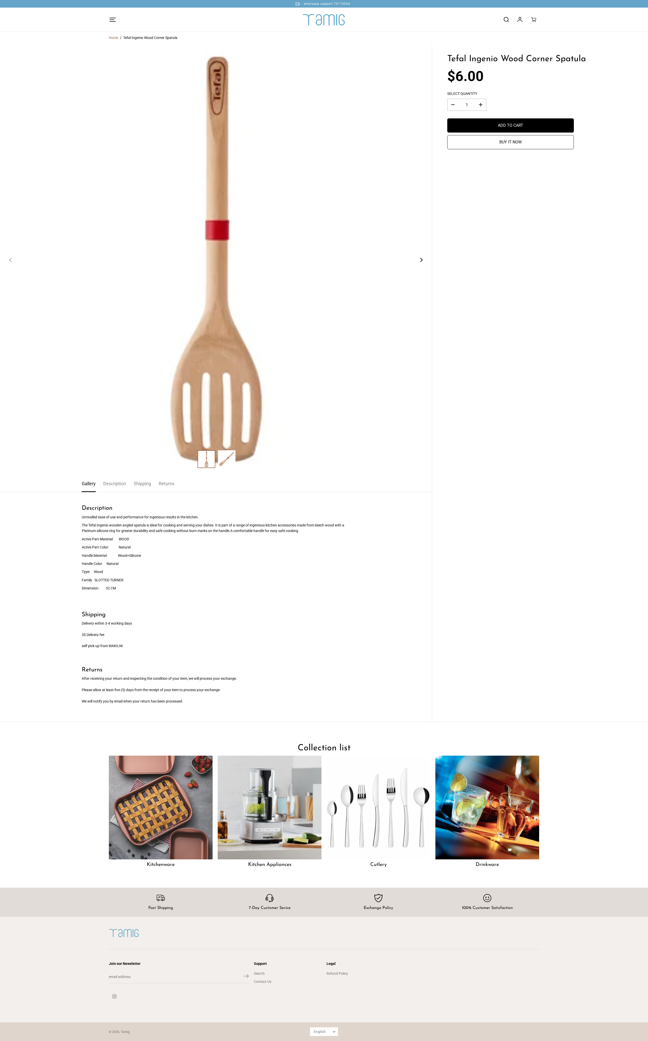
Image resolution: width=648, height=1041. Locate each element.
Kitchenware (161, 864)
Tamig (125, 1032)
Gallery (89, 483)
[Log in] (519, 19)
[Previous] (10, 260)
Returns (166, 483)
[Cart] (533, 19)
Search (259, 973)
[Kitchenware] (161, 807)
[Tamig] (324, 19)
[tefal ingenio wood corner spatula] (216, 260)
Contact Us (262, 982)
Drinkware (487, 864)
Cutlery (378, 864)
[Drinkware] (487, 807)
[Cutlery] (378, 807)
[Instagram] (114, 996)
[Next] (421, 260)
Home (113, 38)
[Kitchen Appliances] (269, 807)
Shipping (142, 483)
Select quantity (462, 93)
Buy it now (510, 142)
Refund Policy (337, 973)
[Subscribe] (246, 977)
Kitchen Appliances (269, 864)
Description (114, 483)
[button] (112, 19)
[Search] (506, 19)
